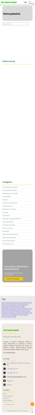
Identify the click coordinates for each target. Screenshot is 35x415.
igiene (3, 310)
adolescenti (5, 302)
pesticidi (25, 313)
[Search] (30, 24)
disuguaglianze (6, 306)
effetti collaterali (6, 309)
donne (12, 306)
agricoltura (11, 302)
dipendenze (25, 305)
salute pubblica (13, 314)
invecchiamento (10, 310)
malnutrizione (5, 313)
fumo (30, 309)
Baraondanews (8, 396)
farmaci (26, 309)
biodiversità (5, 305)
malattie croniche (25, 310)
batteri (30, 302)
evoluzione (21, 309)
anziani (20, 302)
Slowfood (6, 398)
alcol (16, 302)
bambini (25, 302)
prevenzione (5, 314)
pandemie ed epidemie (16, 313)
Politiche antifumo (9, 41)
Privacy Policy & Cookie (9, 404)
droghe (23, 306)
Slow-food (4, 317)
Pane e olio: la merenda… (11, 139)
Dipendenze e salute (8, 38)
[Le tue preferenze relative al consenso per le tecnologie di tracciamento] (32, 412)
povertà (30, 313)
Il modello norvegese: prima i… (13, 104)
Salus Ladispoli (8, 400)
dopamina (17, 306)
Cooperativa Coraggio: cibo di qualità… (16, 68)
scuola (20, 314)
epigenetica (14, 309)
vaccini (14, 317)
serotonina (25, 314)
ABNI (5, 394)
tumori (9, 317)
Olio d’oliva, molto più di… (11, 174)
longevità (17, 310)
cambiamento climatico (15, 305)
